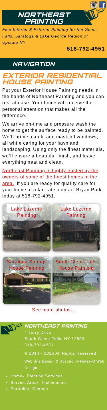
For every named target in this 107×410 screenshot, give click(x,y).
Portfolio (19, 388)
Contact (40, 388)
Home (17, 376)
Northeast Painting (44, 18)
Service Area (24, 382)
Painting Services (45, 376)
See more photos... (53, 309)
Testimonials (54, 382)
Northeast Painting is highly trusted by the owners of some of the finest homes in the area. (50, 177)
